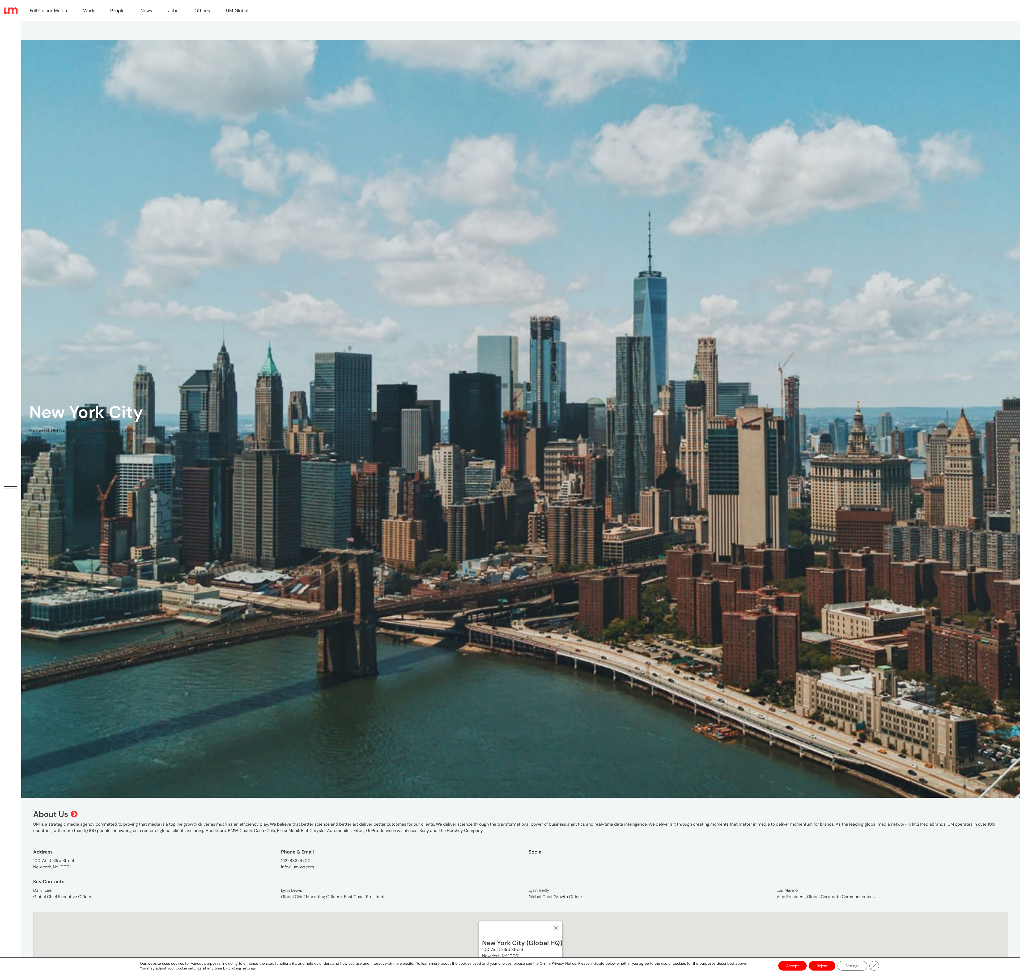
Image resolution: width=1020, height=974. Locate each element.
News (146, 11)
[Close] (556, 927)
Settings (852, 965)
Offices (202, 11)
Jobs (173, 11)
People (117, 11)
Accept (792, 965)
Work (88, 11)
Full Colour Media (48, 11)
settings (249, 968)
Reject (822, 965)
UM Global (237, 11)
